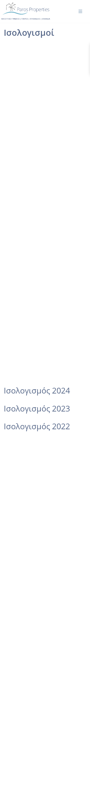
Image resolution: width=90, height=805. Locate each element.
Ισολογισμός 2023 (37, 408)
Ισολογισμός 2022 (37, 426)
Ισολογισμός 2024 (37, 390)
